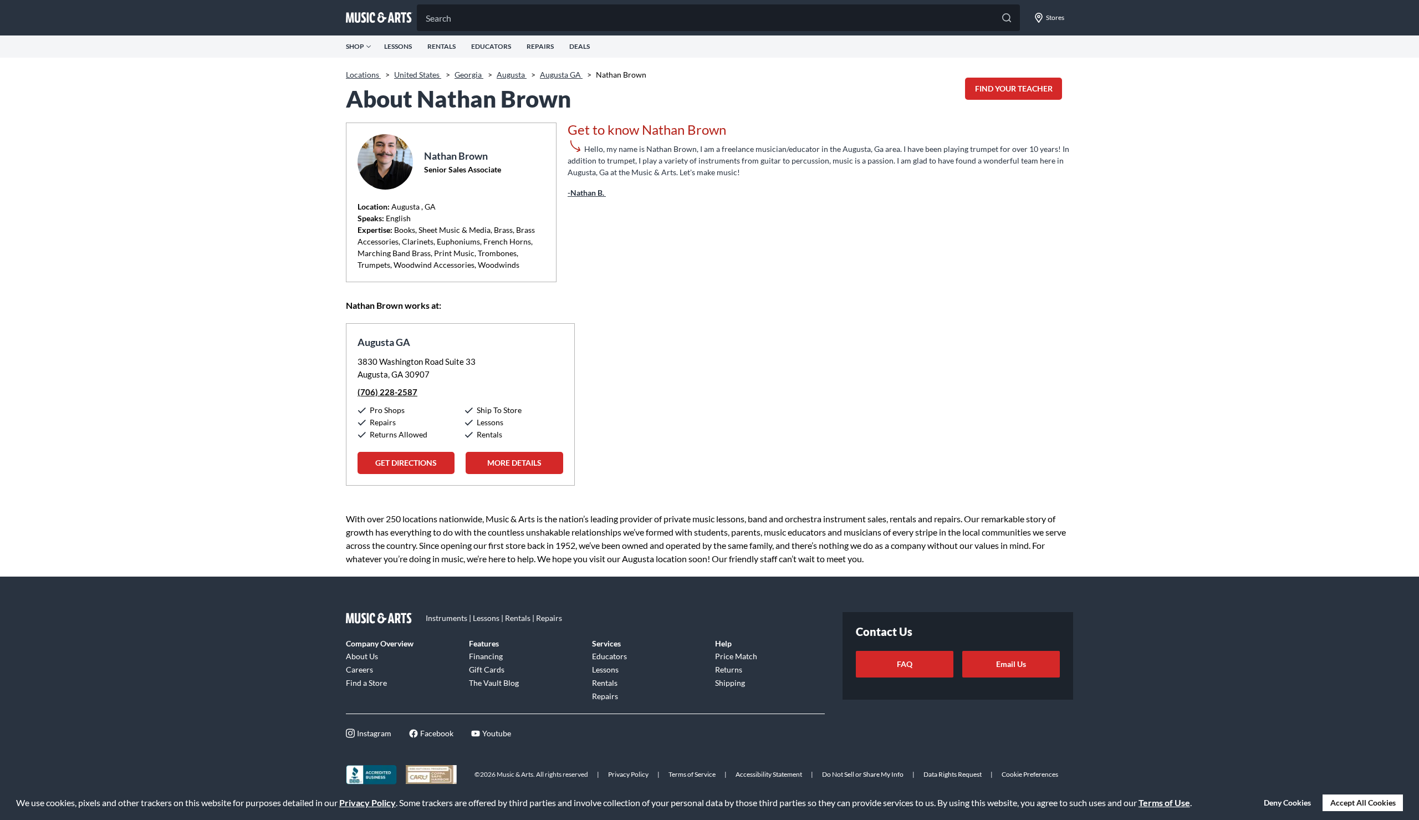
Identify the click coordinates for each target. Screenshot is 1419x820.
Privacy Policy (367, 802)
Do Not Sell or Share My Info (863, 774)
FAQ (904, 664)
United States (417, 74)
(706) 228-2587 (387, 392)
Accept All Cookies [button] (1363, 802)
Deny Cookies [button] (1287, 802)
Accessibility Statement (769, 774)
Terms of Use (1164, 802)
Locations (363, 74)
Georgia (469, 74)
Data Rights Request (952, 774)
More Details (514, 462)
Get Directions (406, 462)
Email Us (1011, 664)
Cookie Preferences (1030, 774)
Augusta (512, 74)
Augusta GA (561, 74)
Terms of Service (692, 774)
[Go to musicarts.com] (379, 17)
